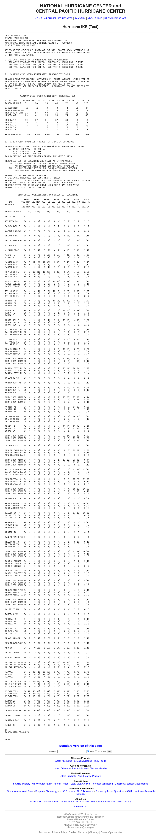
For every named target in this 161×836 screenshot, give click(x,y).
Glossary (94, 832)
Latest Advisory (62, 768)
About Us (82, 832)
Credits (72, 832)
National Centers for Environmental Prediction (80, 817)
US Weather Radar (42, 783)
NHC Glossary (67, 791)
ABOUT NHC (94, 18)
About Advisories (98, 768)
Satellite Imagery (21, 783)
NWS (92, 751)
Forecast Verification (102, 783)
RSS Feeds (100, 761)
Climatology (52, 791)
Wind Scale (27, 791)
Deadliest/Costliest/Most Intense (131, 783)
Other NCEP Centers (72, 801)
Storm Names (14, 791)
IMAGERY (79, 18)
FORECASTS (65, 18)
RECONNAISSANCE (115, 18)
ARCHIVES (50, 18)
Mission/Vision (51, 801)
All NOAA (102, 751)
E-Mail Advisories (83, 761)
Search (53, 751)
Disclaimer (44, 832)
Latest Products (68, 776)
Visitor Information (106, 801)
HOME (38, 18)
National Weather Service (85, 814)
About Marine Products (89, 776)
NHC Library (124, 801)
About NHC (36, 801)
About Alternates (63, 761)
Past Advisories (80, 768)
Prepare (39, 791)
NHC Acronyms (85, 791)
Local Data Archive (80, 783)
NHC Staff (90, 801)
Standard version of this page (80, 745)
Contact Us (80, 806)
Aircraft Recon (61, 783)
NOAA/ (67, 814)
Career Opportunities (111, 832)
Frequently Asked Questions (110, 791)
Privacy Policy (59, 832)
